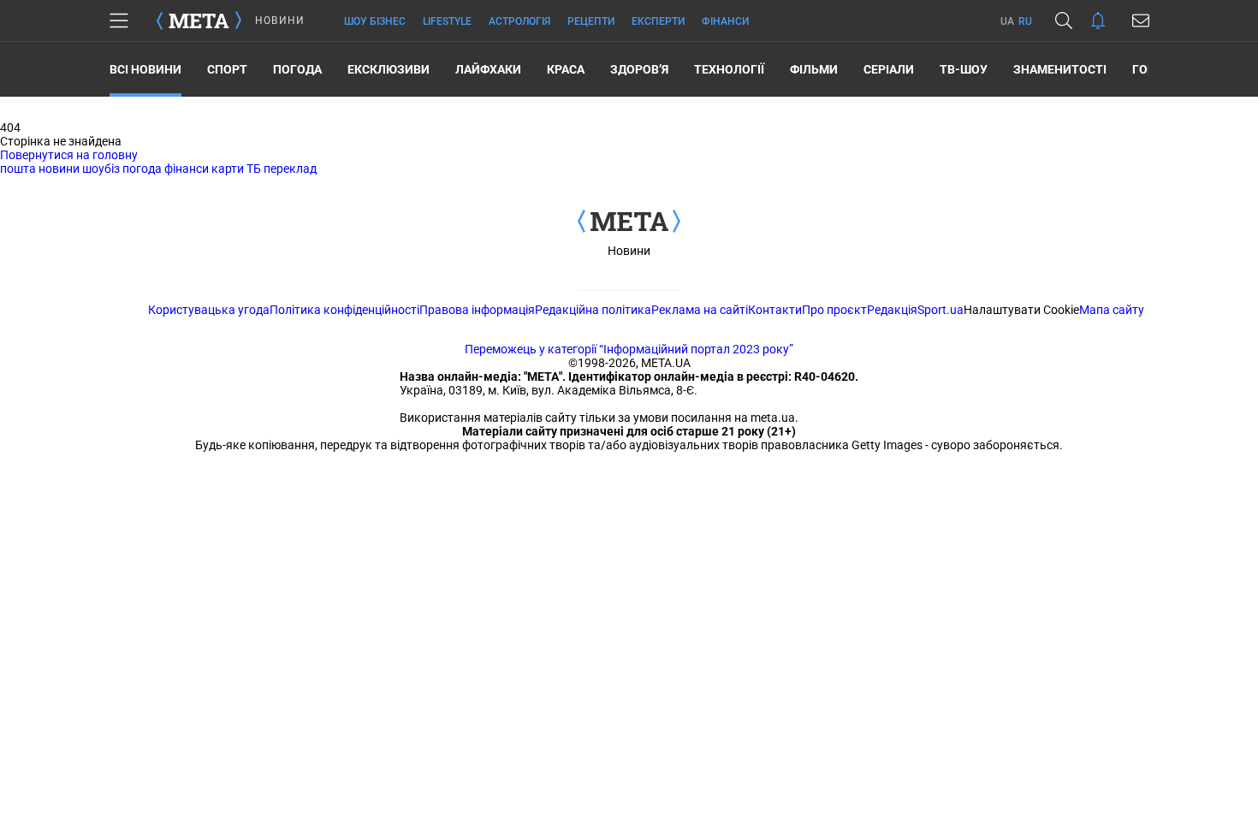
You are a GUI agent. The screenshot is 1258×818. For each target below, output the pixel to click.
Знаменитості (1060, 69)
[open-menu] (119, 20)
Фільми (814, 69)
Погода (297, 69)
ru (1025, 21)
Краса (565, 69)
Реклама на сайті (699, 310)
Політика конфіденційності (344, 310)
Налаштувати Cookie (1021, 310)
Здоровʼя (639, 69)
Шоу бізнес (375, 21)
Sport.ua (940, 310)
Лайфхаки (488, 69)
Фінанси (725, 21)
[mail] (1140, 20)
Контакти (775, 310)
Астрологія (519, 21)
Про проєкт (834, 310)
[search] (1063, 20)
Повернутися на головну (69, 155)
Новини (629, 251)
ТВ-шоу (964, 69)
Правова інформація (477, 310)
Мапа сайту (1111, 310)
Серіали (888, 69)
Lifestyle (447, 21)
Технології (729, 69)
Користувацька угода (209, 310)
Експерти (658, 21)
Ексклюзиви (388, 69)
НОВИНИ (280, 21)
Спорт (227, 69)
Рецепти (590, 21)
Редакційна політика (593, 310)
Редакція (892, 310)
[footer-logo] (629, 222)
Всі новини (145, 69)
